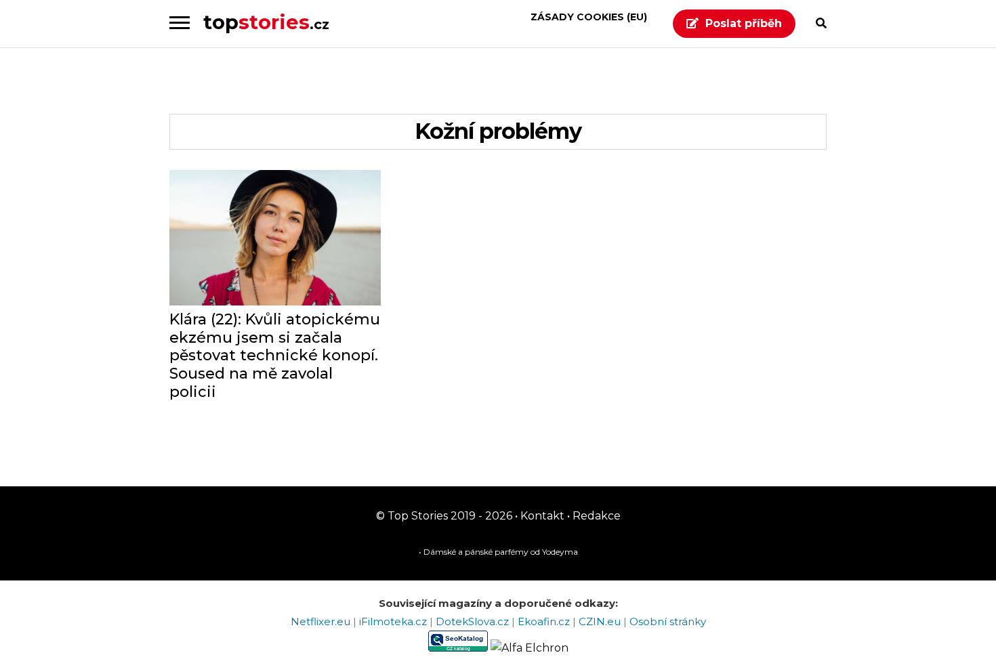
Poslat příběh (743, 23)
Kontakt (541, 515)
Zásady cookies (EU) (589, 17)
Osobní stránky (667, 621)
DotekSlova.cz (474, 621)
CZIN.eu (601, 621)
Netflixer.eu (322, 621)
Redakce (595, 515)
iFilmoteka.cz (394, 621)
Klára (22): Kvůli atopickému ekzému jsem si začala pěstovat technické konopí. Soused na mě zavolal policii (274, 356)
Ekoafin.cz (545, 621)
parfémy (511, 552)
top (266, 22)
